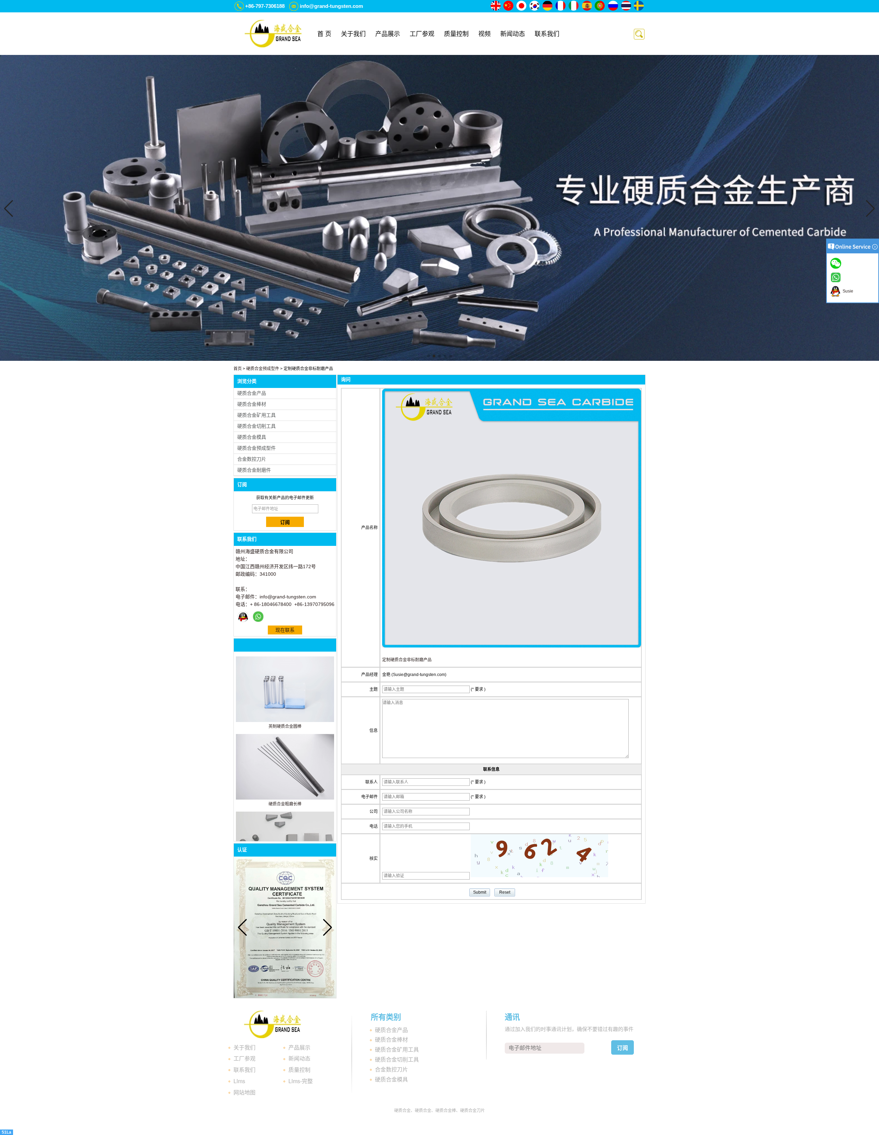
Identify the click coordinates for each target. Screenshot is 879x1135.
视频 (484, 34)
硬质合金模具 (251, 437)
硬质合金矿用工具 (256, 415)
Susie (847, 291)
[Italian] (574, 6)
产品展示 (387, 34)
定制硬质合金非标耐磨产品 (407, 659)
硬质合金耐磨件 (254, 470)
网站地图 (244, 1093)
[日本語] (522, 6)
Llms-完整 (300, 1081)
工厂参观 (422, 34)
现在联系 (285, 630)
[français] (561, 6)
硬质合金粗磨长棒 (285, 804)
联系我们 (547, 34)
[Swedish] (639, 6)
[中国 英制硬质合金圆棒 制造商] (285, 720)
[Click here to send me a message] (836, 263)
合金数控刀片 (251, 459)
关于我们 (353, 34)
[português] (600, 6)
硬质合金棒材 (251, 404)
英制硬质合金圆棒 (285, 726)
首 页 (324, 34)
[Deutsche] (548, 6)
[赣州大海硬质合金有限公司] (272, 33)
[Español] (587, 6)
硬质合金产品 (251, 393)
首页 (237, 368)
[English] (496, 6)
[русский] (613, 6)
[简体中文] (509, 6)
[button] (428, 356)
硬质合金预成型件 (262, 368)
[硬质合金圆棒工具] (439, 359)
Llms (239, 1081)
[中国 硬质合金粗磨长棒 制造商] (285, 798)
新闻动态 (512, 34)
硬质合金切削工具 (256, 426)
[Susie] (243, 616)
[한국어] (535, 6)
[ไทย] (626, 6)
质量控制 (456, 34)
